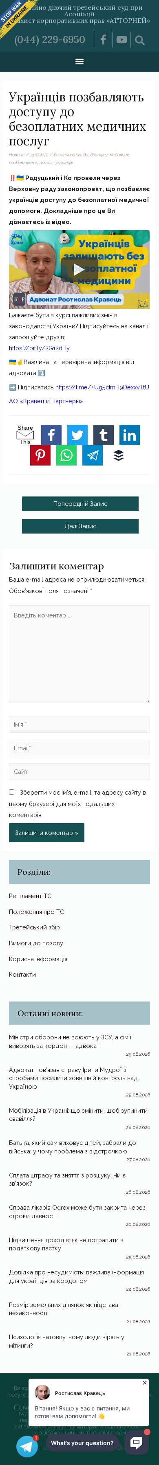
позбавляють (23, 162)
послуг (46, 162)
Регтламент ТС (30, 895)
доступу (99, 154)
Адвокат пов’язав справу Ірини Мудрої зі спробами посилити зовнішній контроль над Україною (73, 1078)
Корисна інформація (38, 958)
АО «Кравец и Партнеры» (46, 401)
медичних (119, 154)
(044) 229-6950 (50, 39)
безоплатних (67, 154)
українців (64, 162)
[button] (79, 61)
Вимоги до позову (36, 943)
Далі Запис (80, 526)
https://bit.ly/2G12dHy (39, 348)
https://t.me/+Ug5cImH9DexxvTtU (102, 387)
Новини (16, 154)
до (85, 154)
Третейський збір (34, 927)
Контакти (22, 974)
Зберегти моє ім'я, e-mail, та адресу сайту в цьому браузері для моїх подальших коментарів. (77, 803)
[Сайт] (79, 773)
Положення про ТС (36, 911)
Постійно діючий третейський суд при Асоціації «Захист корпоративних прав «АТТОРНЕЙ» (79, 13)
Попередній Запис (80, 503)
